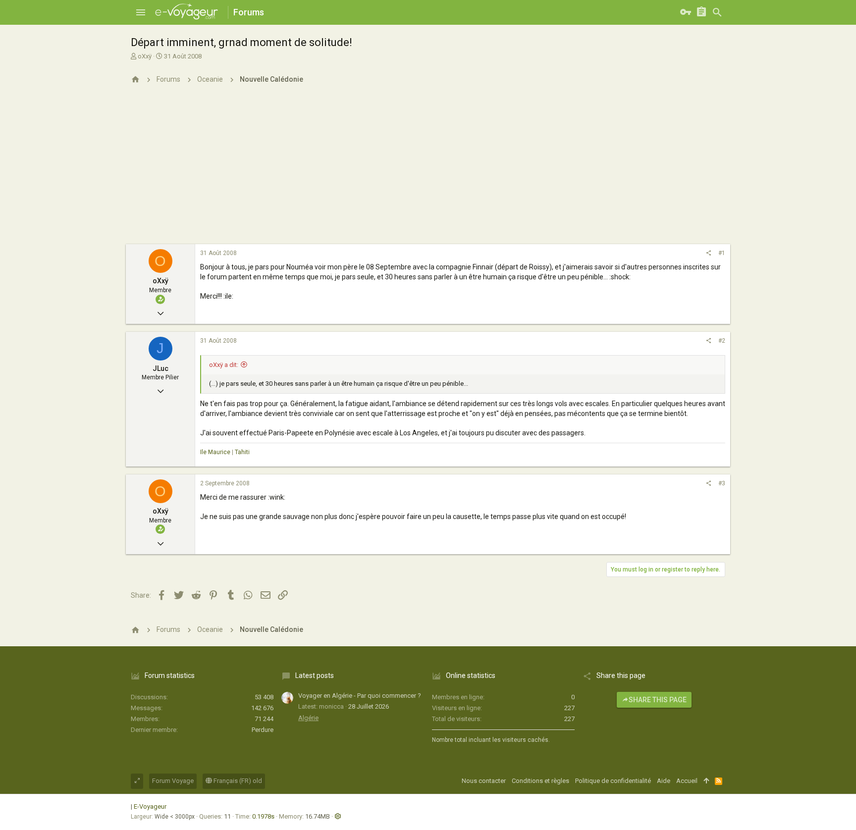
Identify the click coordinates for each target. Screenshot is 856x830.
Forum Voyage (173, 780)
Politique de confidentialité (613, 780)
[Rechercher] (717, 12)
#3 (721, 483)
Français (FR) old (237, 780)
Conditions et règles (540, 780)
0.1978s (263, 816)
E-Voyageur (150, 806)
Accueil (686, 780)
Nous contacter (484, 780)
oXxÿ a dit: (223, 364)
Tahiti (242, 452)
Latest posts (314, 675)
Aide (663, 780)
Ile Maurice (215, 452)
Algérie (308, 718)
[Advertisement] (428, 170)
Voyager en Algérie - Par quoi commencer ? (359, 695)
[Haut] (706, 781)
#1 (721, 253)
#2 (721, 340)
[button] (141, 12)
